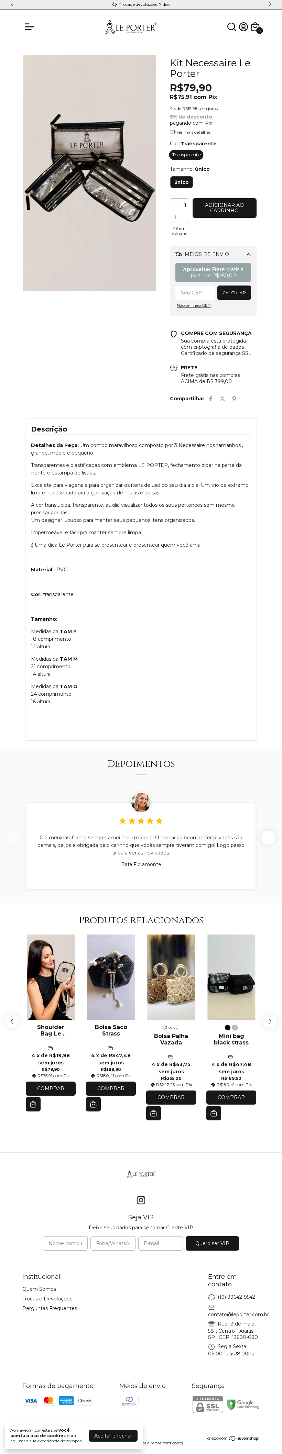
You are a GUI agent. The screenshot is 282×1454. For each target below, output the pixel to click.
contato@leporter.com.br (238, 1314)
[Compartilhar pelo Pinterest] (234, 398)
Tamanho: (190, 169)
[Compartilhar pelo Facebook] (211, 398)
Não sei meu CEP (194, 305)
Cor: (193, 144)
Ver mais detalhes (192, 132)
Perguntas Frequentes (49, 1308)
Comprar (50, 1088)
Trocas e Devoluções (47, 1299)
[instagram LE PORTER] (141, 1200)
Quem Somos (39, 1289)
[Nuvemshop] (233, 1439)
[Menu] (31, 26)
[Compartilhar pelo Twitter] (222, 398)
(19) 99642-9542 (236, 1297)
